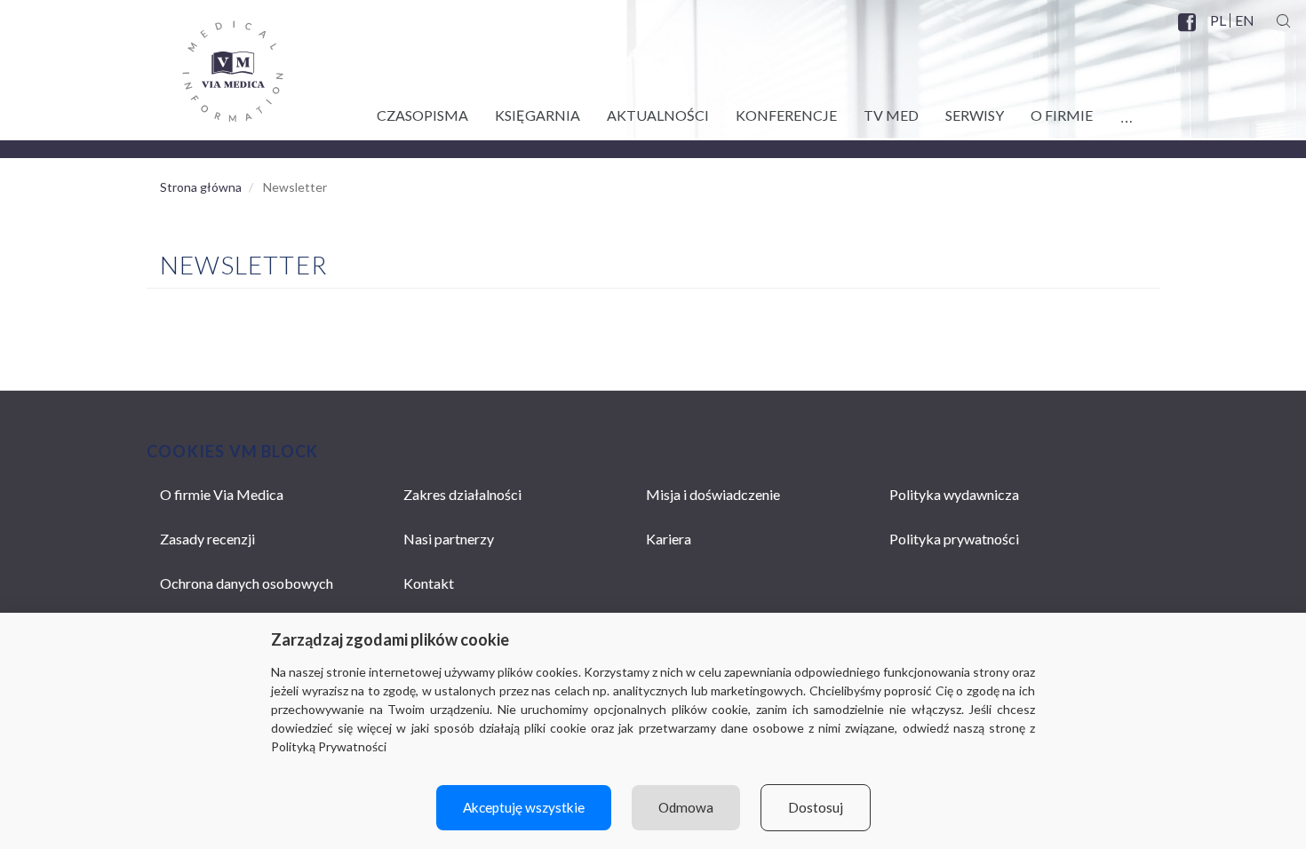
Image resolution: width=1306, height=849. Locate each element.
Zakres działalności (462, 494)
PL (1218, 20)
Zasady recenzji (207, 538)
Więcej (1126, 112)
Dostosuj (815, 807)
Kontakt (428, 583)
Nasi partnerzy (448, 538)
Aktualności (658, 115)
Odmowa (685, 807)
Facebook (1188, 33)
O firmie (1062, 115)
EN (1244, 20)
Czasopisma (422, 115)
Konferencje (786, 115)
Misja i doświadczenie (713, 494)
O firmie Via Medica (221, 494)
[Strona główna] (215, 65)
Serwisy (974, 115)
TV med (891, 115)
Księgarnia (537, 115)
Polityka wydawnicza (954, 494)
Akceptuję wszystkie (524, 807)
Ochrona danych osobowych (246, 583)
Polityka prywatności (954, 538)
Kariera (668, 538)
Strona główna (201, 186)
